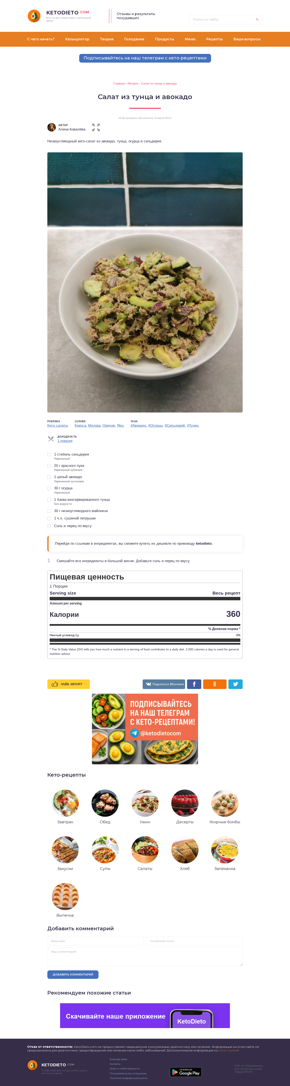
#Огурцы (155, 426)
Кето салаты (57, 426)
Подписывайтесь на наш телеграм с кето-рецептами (145, 57)
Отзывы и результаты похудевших (136, 16)
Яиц (120, 426)
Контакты (115, 1063)
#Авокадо (138, 426)
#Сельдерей (175, 426)
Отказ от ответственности (124, 1068)
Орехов (109, 426)
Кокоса (80, 426)
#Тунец (193, 426)
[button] (96, 126)
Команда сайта (118, 1059)
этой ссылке (228, 1050)
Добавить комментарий (73, 974)
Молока (94, 426)
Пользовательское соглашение (128, 1073)
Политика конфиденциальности (129, 1078)
